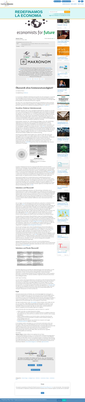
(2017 (23, 204)
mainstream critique (45, 378)
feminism (38, 378)
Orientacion (66, 4)
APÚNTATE (67, 11)
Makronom (26, 92)
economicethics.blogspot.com (31, 341)
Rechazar (59, 400)
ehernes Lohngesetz (26, 245)
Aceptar (64, 400)
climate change (24, 378)
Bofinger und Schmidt (37, 221)
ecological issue (32, 378)
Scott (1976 (28, 142)
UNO (32, 184)
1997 (52, 229)
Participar (81, 4)
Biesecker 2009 (52, 284)
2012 (48, 105)
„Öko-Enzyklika (34, 302)
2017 (44, 105)
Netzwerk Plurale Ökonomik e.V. (46, 387)
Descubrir (74, 4)
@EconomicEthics (45, 341)
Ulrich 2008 (50, 171)
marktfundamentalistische (22, 321)
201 (37, 228)
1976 (43, 126)
